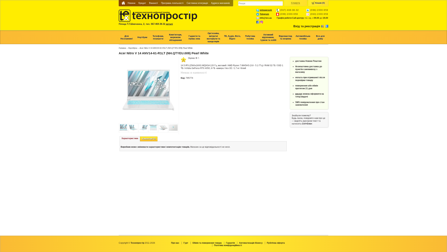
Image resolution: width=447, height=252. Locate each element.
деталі (169, 24)
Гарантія (230, 243)
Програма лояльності (172, 3)
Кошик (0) (320, 3)
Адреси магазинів (220, 3)
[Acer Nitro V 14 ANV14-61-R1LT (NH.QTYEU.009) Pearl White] (148, 109)
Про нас (175, 243)
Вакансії (153, 3)
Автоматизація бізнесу (251, 243)
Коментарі (149, 139)
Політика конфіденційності (228, 245)
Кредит (142, 3)
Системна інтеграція (197, 3)
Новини (131, 3)
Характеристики (130, 138)
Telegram (264, 14)
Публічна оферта (276, 243)
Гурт (186, 243)
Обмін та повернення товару (207, 243)
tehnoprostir (266, 10)
